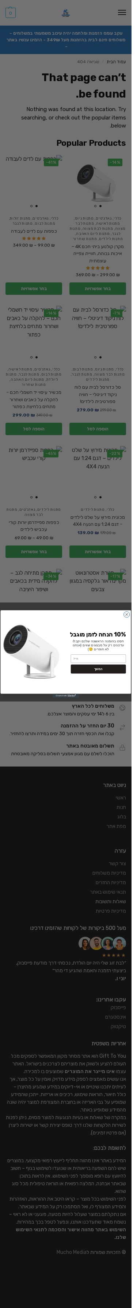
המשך (98, 668)
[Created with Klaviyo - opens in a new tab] (65, 696)
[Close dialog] (127, 614)
